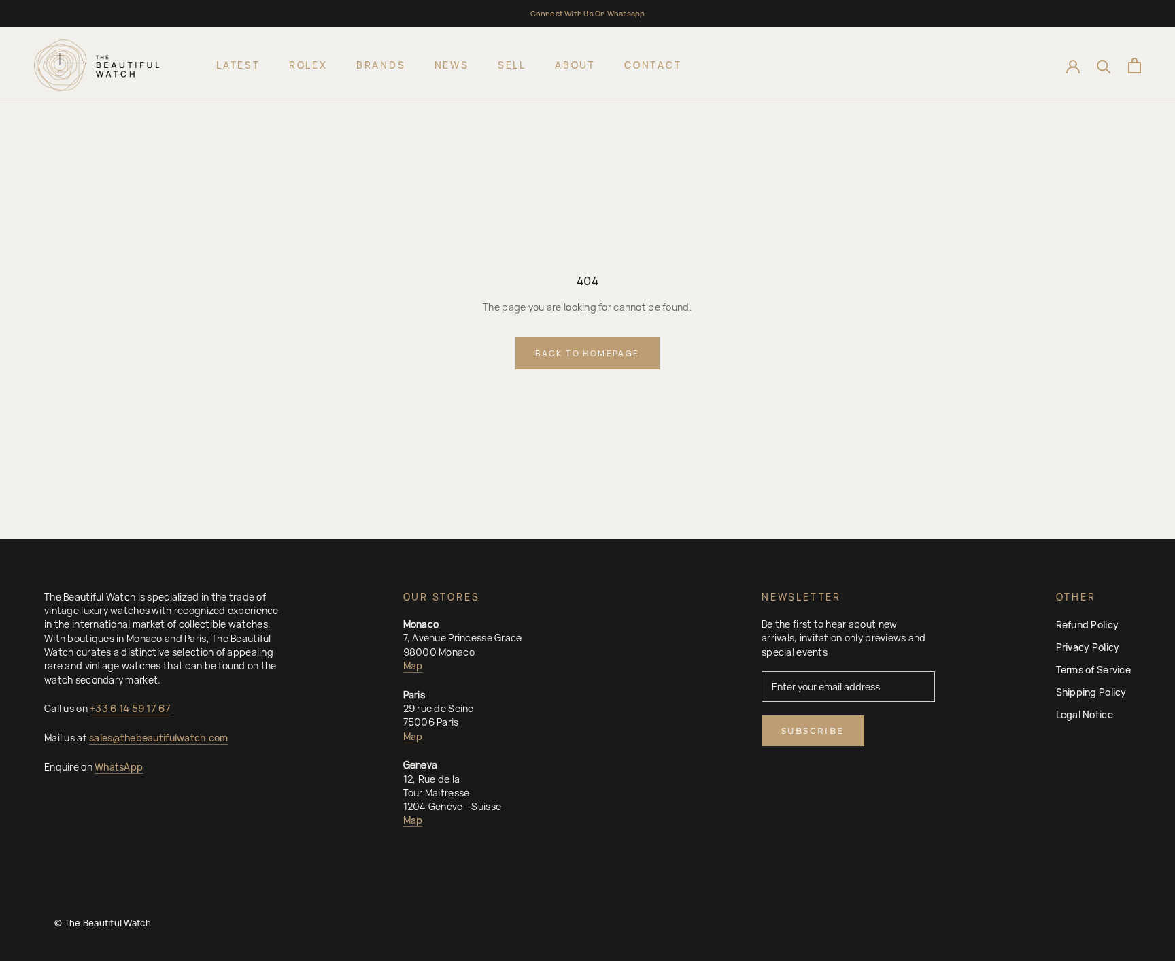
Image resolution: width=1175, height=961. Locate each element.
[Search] (1104, 65)
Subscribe (813, 731)
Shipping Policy (1091, 692)
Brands (381, 64)
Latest (238, 64)
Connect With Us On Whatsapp (587, 13)
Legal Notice (1084, 714)
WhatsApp (119, 766)
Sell (512, 64)
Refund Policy (1087, 624)
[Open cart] (1134, 65)
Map (413, 665)
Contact (653, 64)
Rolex (308, 64)
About (575, 64)
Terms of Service (1093, 669)
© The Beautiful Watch (102, 923)
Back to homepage (587, 353)
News (452, 64)
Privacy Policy (1088, 647)
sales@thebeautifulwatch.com (158, 737)
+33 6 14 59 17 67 (130, 708)
